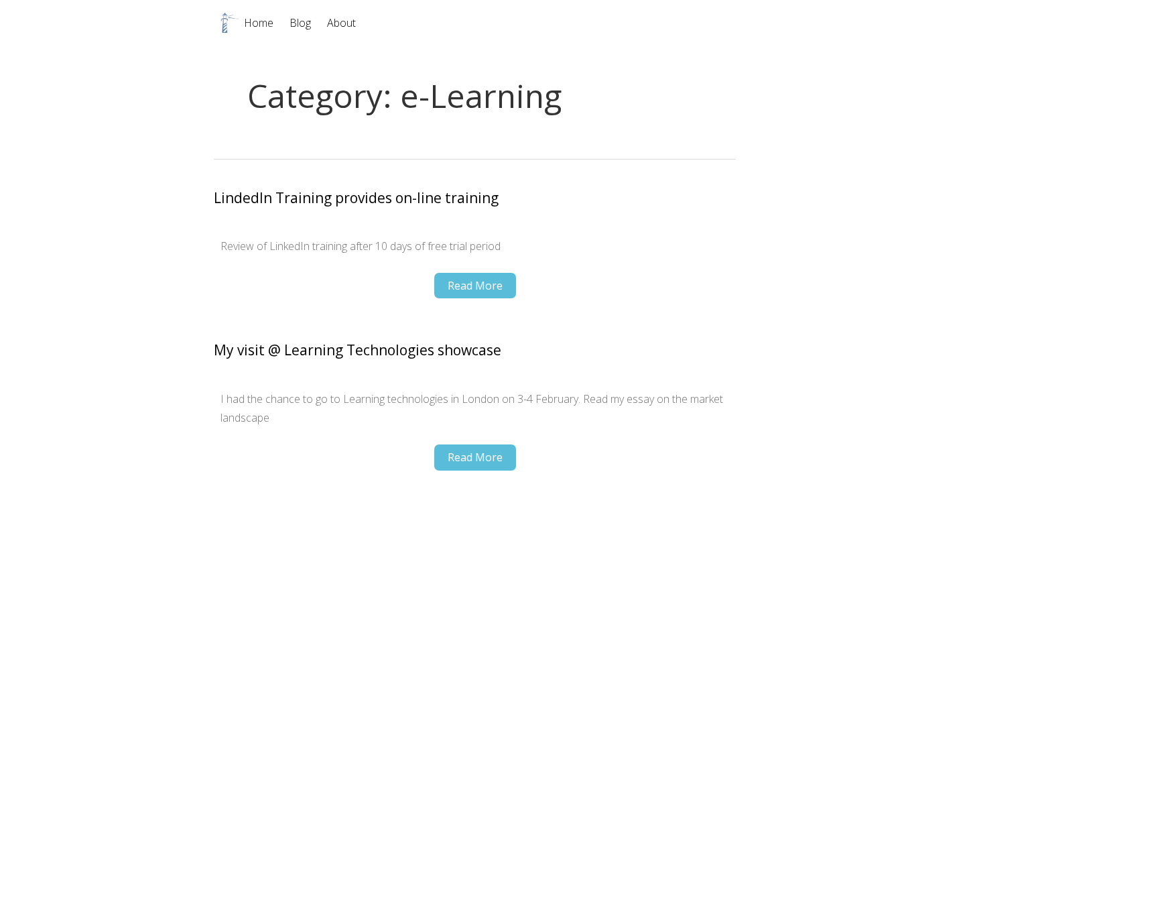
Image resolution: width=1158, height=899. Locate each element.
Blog (300, 22)
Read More (475, 285)
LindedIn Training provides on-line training (356, 198)
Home (258, 22)
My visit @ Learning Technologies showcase (357, 350)
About (341, 22)
